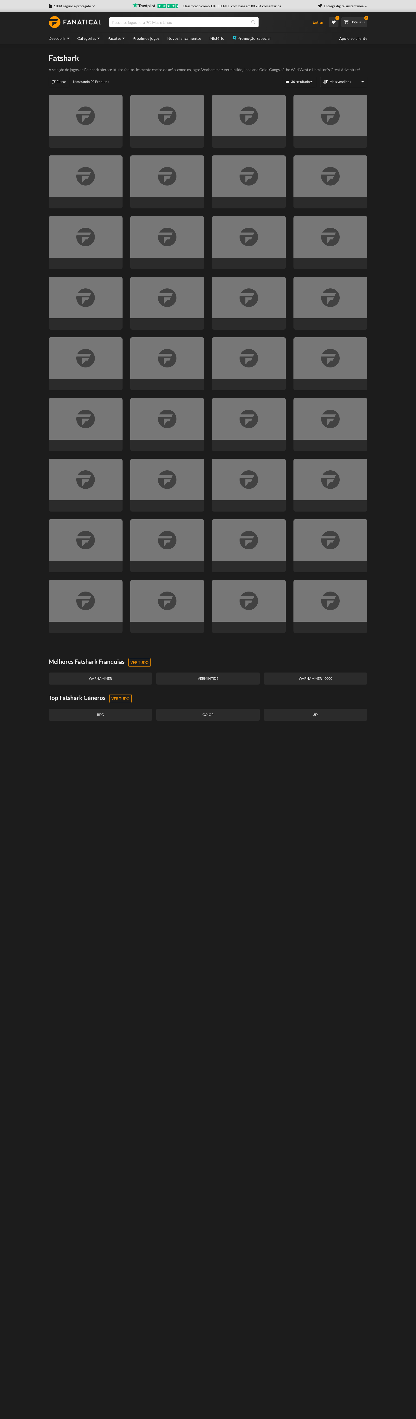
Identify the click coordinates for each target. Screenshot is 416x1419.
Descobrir (57, 38)
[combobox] (207, 22)
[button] (72, 6)
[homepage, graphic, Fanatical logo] (75, 22)
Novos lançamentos (184, 38)
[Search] (253, 22)
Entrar (318, 22)
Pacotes (115, 38)
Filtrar (61, 82)
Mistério (216, 38)
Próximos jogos (146, 38)
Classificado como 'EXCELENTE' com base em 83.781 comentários (232, 6)
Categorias (86, 38)
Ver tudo (139, 662)
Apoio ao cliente (353, 38)
